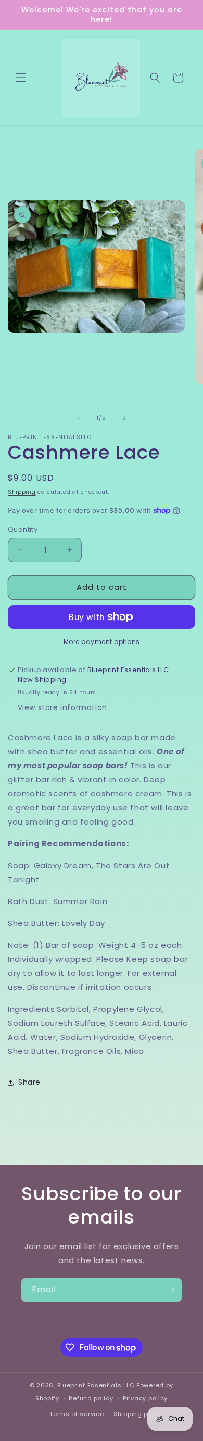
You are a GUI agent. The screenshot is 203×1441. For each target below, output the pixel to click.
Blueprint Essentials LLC (96, 1385)
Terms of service (76, 1414)
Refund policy (91, 1398)
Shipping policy (138, 1414)
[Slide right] (124, 417)
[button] (20, 77)
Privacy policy (145, 1398)
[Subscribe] (170, 1290)
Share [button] (29, 1082)
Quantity (22, 529)
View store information (62, 707)
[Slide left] (78, 417)
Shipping (22, 492)
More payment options (102, 641)
